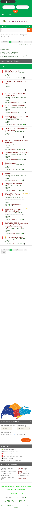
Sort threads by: (21, 426)
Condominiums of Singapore (18, 35)
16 (22, 199)
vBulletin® (15, 500)
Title (3, 66)
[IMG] (20, 472)
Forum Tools (5, 61)
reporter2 (13, 132)
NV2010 (13, 197)
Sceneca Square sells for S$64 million (15, 82)
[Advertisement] (16, 329)
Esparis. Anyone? (11, 163)
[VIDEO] (20, 473)
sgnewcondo (14, 97)
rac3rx (12, 185)
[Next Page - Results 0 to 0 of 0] (25, 42)
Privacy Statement (14, 493)
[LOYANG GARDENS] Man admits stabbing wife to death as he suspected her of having (16, 225)
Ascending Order (7, 434)
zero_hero (13, 73)
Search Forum (15, 61)
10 (20, 199)
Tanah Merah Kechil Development (17, 153)
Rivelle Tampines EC (12, 71)
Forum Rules (22, 478)
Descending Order (20, 434)
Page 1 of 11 (6, 41)
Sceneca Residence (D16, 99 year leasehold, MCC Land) (16, 117)
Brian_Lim (13, 165)
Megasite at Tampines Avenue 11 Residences (17, 141)
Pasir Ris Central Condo (15, 237)
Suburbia (3, 37)
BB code (20, 468)
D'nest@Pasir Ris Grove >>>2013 (13, 195)
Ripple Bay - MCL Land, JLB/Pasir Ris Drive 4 (13, 210)
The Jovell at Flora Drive (13, 184)
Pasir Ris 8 (9, 173)
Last (28, 41)
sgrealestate (14, 154)
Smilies (20, 470)
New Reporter (14, 85)
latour (12, 213)
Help (8, 2)
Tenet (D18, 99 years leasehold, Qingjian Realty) (16, 129)
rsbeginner (14, 144)
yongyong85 (14, 239)
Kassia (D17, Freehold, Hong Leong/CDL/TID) (15, 94)
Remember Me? (7, 14)
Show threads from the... (8, 426)
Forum (6, 35)
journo (12, 119)
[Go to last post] (24, 78)
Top (22, 493)
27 (22, 214)
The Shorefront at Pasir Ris (16, 106)
